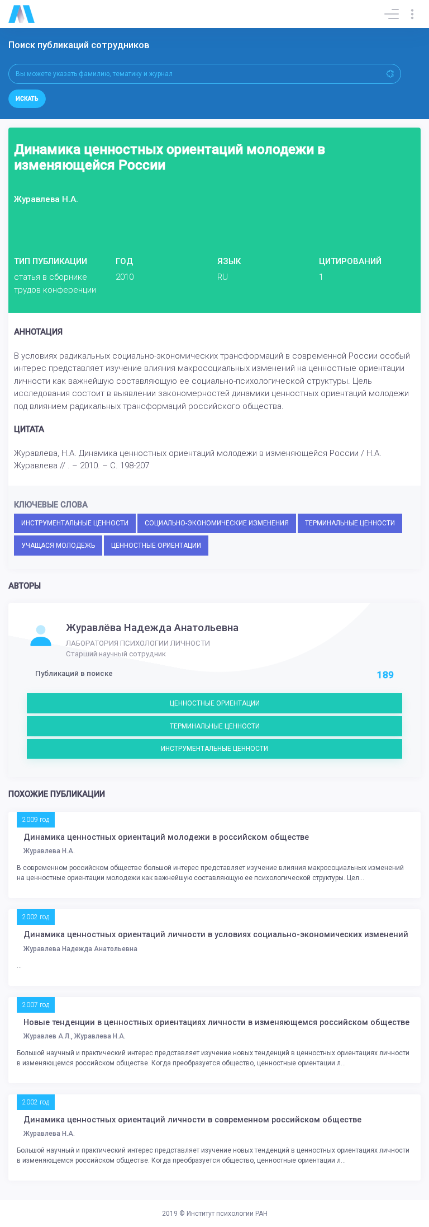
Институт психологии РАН (227, 1213)
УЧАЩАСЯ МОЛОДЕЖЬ (58, 545)
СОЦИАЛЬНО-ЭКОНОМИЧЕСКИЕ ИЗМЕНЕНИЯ (217, 523)
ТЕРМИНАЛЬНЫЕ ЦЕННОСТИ (350, 523)
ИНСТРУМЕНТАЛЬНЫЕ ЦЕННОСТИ (74, 523)
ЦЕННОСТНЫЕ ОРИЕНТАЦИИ (156, 545)
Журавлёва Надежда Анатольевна (152, 628)
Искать (27, 99)
